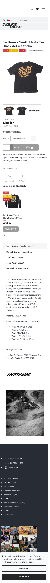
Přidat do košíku (22, 147)
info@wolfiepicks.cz (16, 458)
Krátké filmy (8, 514)
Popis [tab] (8, 246)
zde (31, 562)
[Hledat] (31, 9)
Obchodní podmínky (12, 490)
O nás (6, 510)
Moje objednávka (10, 483)
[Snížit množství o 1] (11, 148)
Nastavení (24, 568)
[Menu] (43, 9)
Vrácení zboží (9, 487)
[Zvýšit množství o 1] (11, 145)
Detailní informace (10, 168)
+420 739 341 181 (15, 463)
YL (4, 235)
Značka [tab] (15, 246)
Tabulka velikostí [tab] (26, 246)
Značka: (35, 50)
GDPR (6, 498)
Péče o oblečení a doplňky (14, 502)
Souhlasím (24, 576)
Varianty (9, 229)
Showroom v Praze (11, 506)
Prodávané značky (11, 479)
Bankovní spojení (10, 494)
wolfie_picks (13, 467)
